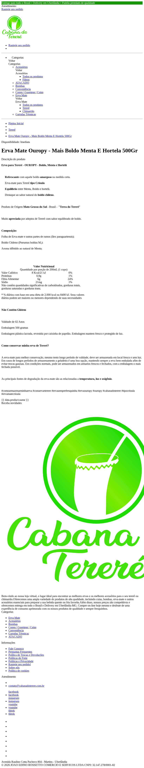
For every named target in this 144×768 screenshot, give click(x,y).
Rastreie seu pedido (12, 9)
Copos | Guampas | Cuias (29, 92)
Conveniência (23, 89)
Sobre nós (13, 667)
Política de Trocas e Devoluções (26, 654)
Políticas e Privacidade (20, 661)
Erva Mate (21, 95)
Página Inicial (16, 123)
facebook (13, 691)
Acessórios (21, 67)
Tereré (26, 108)
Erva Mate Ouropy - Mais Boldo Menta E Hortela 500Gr (40, 136)
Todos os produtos (32, 76)
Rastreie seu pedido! (19, 664)
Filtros (26, 79)
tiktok (11, 710)
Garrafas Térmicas (25, 114)
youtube (12, 704)
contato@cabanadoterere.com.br (26, 685)
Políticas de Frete (17, 658)
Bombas (20, 85)
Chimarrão (28, 111)
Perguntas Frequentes (20, 651)
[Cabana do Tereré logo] (14, 39)
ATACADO (22, 82)
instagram (13, 698)
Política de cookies (18, 670)
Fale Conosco (16, 648)
